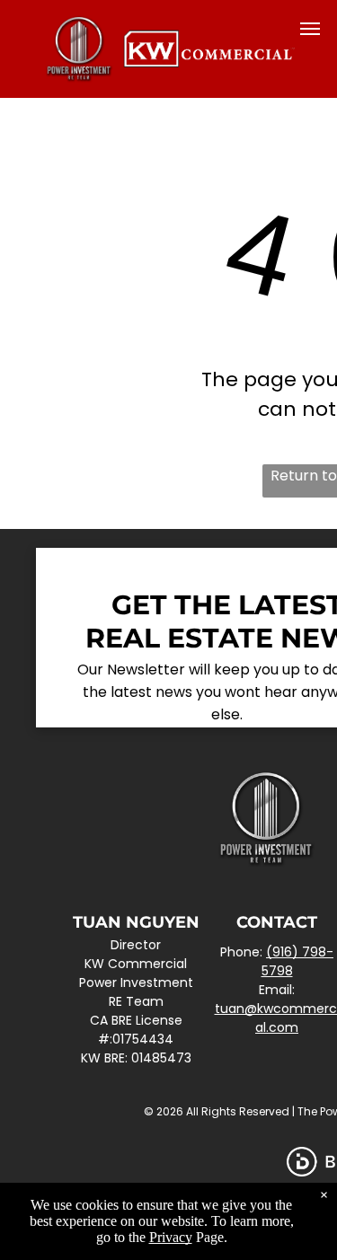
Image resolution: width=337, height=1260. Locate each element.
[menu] (310, 29)
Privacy (170, 1237)
